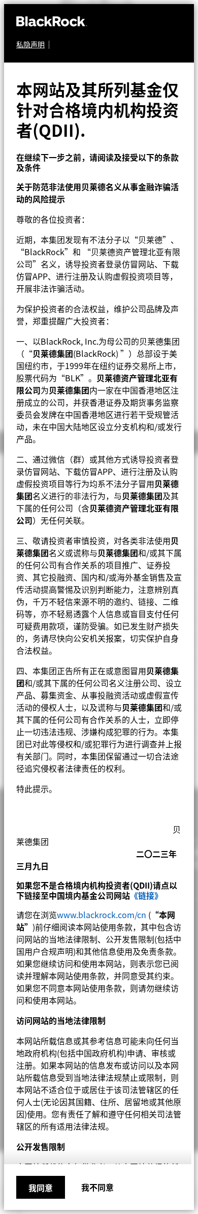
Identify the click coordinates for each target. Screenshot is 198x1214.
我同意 (40, 1187)
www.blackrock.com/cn (101, 914)
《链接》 (146, 895)
